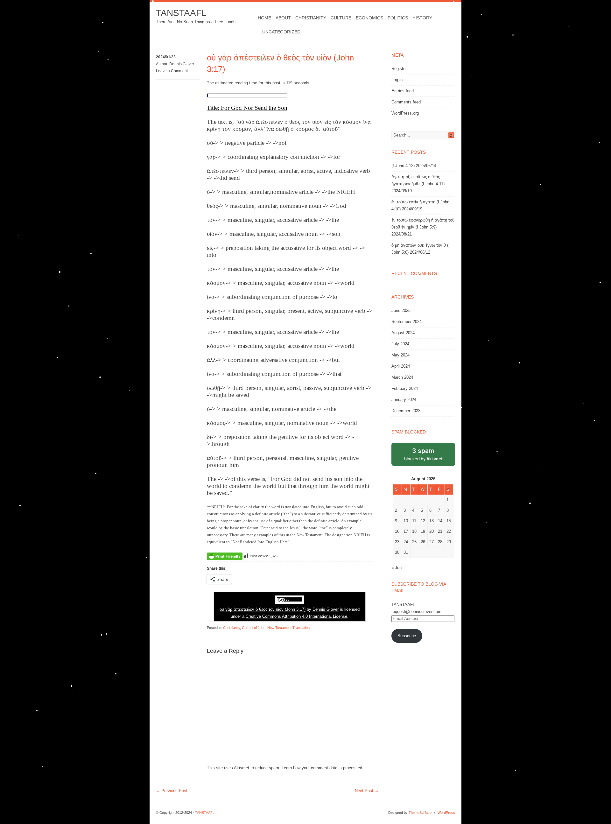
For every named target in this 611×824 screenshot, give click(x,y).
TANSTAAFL (181, 13)
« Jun (396, 567)
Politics (398, 17)
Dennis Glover (181, 64)
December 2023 (405, 410)
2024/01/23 (166, 57)
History (422, 17)
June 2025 (401, 310)
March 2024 (402, 377)
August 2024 (403, 332)
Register (399, 68)
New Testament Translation (288, 628)
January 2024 (403, 399)
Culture (341, 17)
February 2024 (404, 388)
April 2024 (400, 366)
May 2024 (400, 355)
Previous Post (171, 790)
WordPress (446, 812)
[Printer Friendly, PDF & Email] (224, 556)
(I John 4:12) (403, 165)
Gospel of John (253, 628)
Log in (397, 79)
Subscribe (406, 635)
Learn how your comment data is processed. (322, 767)
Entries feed (402, 90)
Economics (369, 17)
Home (264, 17)
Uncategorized (281, 31)
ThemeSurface (420, 812)
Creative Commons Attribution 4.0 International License (296, 616)
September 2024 (406, 321)
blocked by (423, 454)
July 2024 (400, 344)
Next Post (367, 790)
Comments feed (406, 102)
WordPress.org (405, 113)
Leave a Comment (172, 71)
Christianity (310, 17)
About (283, 17)
